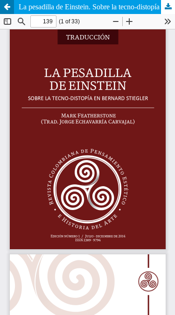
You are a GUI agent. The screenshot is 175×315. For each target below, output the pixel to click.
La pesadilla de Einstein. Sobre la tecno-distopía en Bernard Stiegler (97, 7)
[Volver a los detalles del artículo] (7, 7)
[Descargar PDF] (168, 7)
